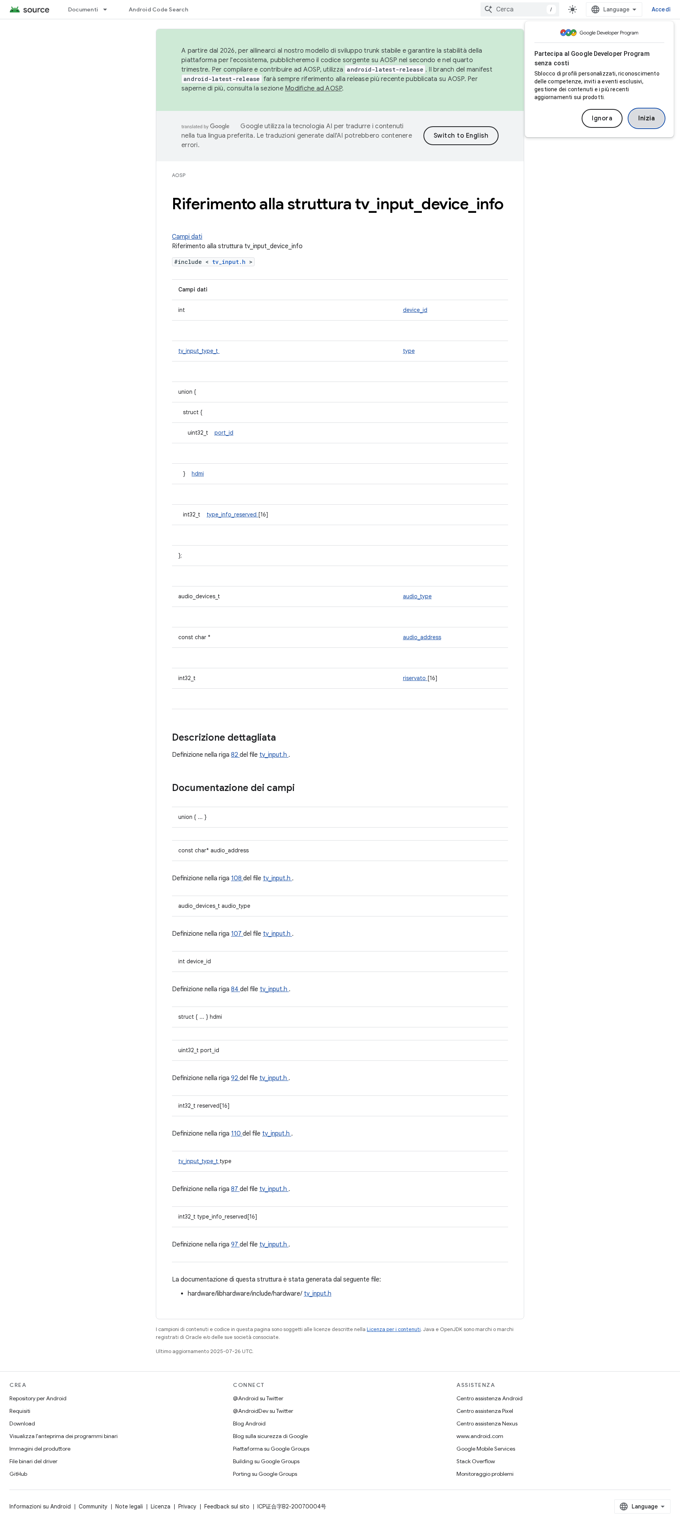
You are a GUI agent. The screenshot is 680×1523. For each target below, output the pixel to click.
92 (235, 1078)
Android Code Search (158, 9)
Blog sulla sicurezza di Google (270, 1436)
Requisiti (19, 1410)
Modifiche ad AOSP (313, 88)
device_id (415, 309)
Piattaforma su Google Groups (271, 1448)
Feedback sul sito (226, 1506)
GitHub (18, 1473)
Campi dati (187, 237)
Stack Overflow (475, 1461)
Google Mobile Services (485, 1448)
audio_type (417, 596)
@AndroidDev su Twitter (263, 1410)
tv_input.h (230, 262)
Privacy (187, 1506)
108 (237, 878)
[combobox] (519, 9)
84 (235, 989)
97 (235, 1244)
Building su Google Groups (266, 1461)
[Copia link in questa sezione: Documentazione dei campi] (305, 788)
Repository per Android (38, 1398)
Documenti (83, 9)
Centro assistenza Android (489, 1398)
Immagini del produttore (39, 1448)
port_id (223, 432)
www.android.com (479, 1436)
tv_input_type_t (199, 350)
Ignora (602, 118)
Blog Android (249, 1423)
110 (236, 1134)
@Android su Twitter (258, 1398)
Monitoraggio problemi (485, 1473)
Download (22, 1423)
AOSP (178, 175)
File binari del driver (33, 1461)
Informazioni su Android (40, 1506)
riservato (415, 678)
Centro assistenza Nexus (486, 1423)
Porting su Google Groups (265, 1473)
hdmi (198, 473)
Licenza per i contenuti (394, 1329)
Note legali (129, 1506)
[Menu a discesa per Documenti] (108, 9)
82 (235, 755)
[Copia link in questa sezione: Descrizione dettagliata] (286, 738)
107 (237, 934)
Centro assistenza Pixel (484, 1410)
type (409, 350)
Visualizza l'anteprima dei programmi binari (63, 1436)
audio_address (422, 637)
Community (93, 1506)
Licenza (160, 1506)
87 (235, 1189)
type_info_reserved (232, 514)
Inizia (646, 118)
